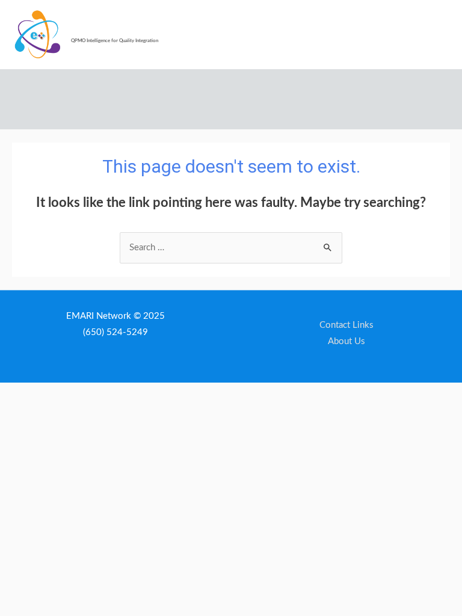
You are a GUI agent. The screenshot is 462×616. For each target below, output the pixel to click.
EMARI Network (108, 30)
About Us (346, 341)
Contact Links (346, 325)
